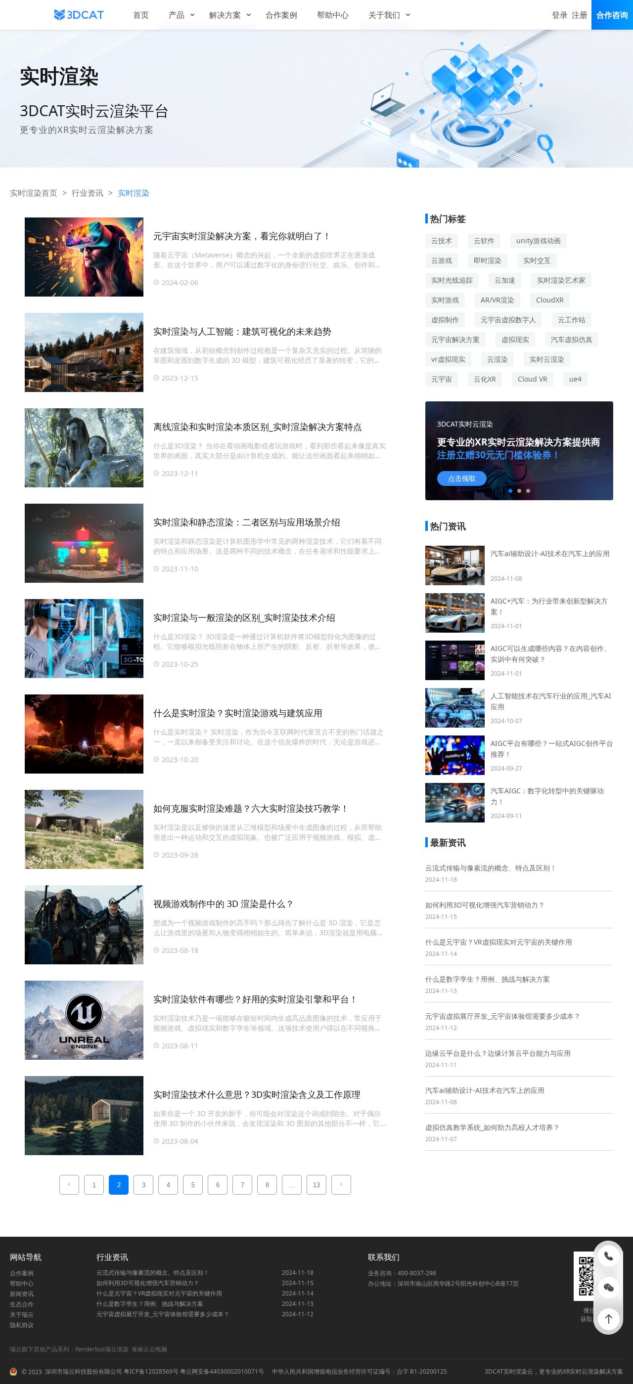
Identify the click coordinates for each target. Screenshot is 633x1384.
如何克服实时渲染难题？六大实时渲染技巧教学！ (251, 808)
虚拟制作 (445, 319)
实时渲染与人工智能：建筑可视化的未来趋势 (242, 331)
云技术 (441, 240)
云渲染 (497, 359)
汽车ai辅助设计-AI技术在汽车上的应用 (484, 1090)
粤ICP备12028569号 (150, 1371)
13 (316, 1185)
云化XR (485, 379)
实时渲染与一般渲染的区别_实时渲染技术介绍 (244, 617)
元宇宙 (441, 379)
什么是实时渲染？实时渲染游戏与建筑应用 (237, 713)
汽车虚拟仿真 (571, 339)
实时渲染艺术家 (561, 280)
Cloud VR (532, 379)
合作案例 (22, 1273)
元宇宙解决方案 (455, 339)
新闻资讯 (22, 1294)
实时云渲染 (547, 359)
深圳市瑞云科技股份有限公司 (83, 1371)
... (292, 1185)
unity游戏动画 (538, 240)
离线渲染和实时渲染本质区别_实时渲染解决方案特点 (257, 426)
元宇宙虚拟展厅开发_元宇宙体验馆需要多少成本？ (503, 1016)
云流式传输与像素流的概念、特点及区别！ (491, 867)
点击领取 (462, 478)
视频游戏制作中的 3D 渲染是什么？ (223, 903)
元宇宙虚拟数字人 (508, 319)
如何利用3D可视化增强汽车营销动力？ (485, 904)
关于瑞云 (22, 1314)
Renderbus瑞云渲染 (102, 1349)
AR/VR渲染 (497, 299)
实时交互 (537, 260)
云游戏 (441, 260)
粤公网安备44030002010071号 (221, 1371)
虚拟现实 (515, 339)
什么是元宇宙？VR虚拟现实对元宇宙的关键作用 (498, 942)
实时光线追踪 (452, 280)
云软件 (484, 240)
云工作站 (572, 319)
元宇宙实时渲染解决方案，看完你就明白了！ (242, 236)
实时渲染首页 (33, 192)
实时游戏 (445, 299)
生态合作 (22, 1304)
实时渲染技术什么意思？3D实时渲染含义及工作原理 (257, 1094)
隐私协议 (22, 1325)
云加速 (505, 280)
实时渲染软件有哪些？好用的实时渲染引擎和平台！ (255, 999)
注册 (580, 14)
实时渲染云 (518, 1371)
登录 (560, 14)
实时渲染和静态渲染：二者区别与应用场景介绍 (246, 522)
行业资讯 (87, 192)
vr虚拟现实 (448, 359)
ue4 (575, 379)
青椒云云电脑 (149, 1349)
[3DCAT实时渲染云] (79, 14)
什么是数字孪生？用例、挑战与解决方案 (487, 979)
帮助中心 (22, 1283)
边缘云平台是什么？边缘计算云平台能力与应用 (498, 1053)
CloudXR (550, 299)
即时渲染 (487, 260)
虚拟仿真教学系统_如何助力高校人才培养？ (492, 1127)
